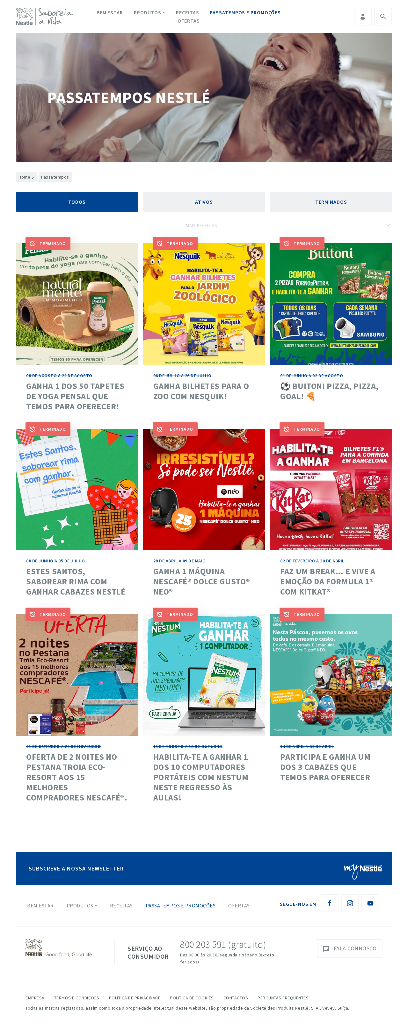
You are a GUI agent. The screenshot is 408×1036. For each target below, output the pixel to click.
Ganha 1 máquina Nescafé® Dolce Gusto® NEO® (201, 581)
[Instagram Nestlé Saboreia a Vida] (350, 903)
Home (26, 177)
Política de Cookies (192, 998)
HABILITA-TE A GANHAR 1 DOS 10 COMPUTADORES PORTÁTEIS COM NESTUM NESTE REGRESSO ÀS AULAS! (201, 777)
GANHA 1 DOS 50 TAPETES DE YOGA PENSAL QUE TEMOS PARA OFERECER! (75, 396)
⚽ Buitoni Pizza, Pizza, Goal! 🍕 (329, 391)
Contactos (235, 998)
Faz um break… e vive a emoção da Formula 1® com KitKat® (327, 581)
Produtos (147, 12)
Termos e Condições (76, 998)
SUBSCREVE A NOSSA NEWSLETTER (76, 868)
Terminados (331, 202)
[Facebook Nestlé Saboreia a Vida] (330, 903)
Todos (77, 202)
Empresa (35, 998)
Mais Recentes (201, 225)
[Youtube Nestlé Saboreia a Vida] (370, 903)
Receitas (187, 12)
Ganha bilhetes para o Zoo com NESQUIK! (201, 391)
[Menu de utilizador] (363, 16)
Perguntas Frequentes (283, 998)
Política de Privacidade (135, 998)
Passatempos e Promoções (245, 12)
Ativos (204, 202)
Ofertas (189, 21)
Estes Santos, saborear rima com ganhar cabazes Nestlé (76, 581)
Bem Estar (110, 12)
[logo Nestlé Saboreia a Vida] (46, 16)
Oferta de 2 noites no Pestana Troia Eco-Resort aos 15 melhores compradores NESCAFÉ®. (76, 777)
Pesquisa (383, 16)
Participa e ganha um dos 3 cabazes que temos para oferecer (325, 766)
